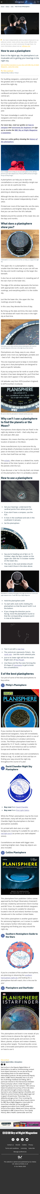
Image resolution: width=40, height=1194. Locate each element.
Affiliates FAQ (26, 46)
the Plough (20, 660)
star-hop (21, 649)
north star (8, 654)
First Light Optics (22, 810)
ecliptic (7, 460)
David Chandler (22, 807)
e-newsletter (6, 133)
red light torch (6, 833)
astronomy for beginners (22, 127)
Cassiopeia (17, 665)
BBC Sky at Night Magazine (12, 1102)
